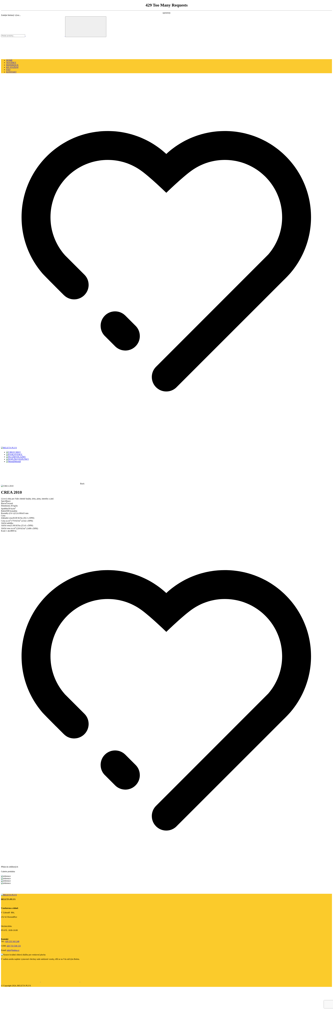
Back (82, 484)
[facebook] (21, 981)
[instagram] (60, 981)
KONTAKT (11, 72)
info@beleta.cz (13, 950)
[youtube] (99, 981)
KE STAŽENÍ (12, 67)
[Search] (85, 26)
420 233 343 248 (12, 941)
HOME (9, 60)
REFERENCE (12, 65)
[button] (20, 94)
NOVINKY (11, 62)
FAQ (8, 70)
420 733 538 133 (14, 946)
